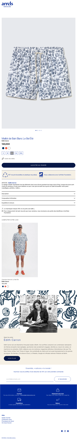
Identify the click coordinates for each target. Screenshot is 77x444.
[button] (38, 73)
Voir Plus (12, 358)
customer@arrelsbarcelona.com (27, 395)
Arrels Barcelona (10, 438)
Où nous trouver (7, 423)
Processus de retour (8, 421)
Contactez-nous (7, 419)
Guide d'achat (6, 417)
